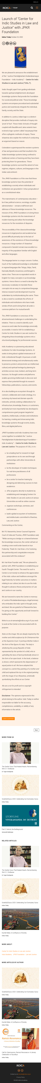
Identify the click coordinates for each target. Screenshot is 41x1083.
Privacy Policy (20, 1077)
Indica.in (35, 2)
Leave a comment (8, 718)
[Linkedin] (14, 43)
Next (36, 730)
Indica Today (5, 802)
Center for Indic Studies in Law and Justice (16, 951)
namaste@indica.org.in (24, 1074)
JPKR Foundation (19, 954)
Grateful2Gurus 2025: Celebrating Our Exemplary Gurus (20, 799)
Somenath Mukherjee (7, 832)
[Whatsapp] (3, 43)
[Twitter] (11, 43)
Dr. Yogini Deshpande (7, 771)
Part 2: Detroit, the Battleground (12, 829)
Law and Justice (31, 954)
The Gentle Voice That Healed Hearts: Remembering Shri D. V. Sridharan (19, 768)
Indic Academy (7, 954)
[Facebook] (7, 43)
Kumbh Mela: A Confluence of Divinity (14, 933)
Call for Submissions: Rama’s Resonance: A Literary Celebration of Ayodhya (19, 1053)
